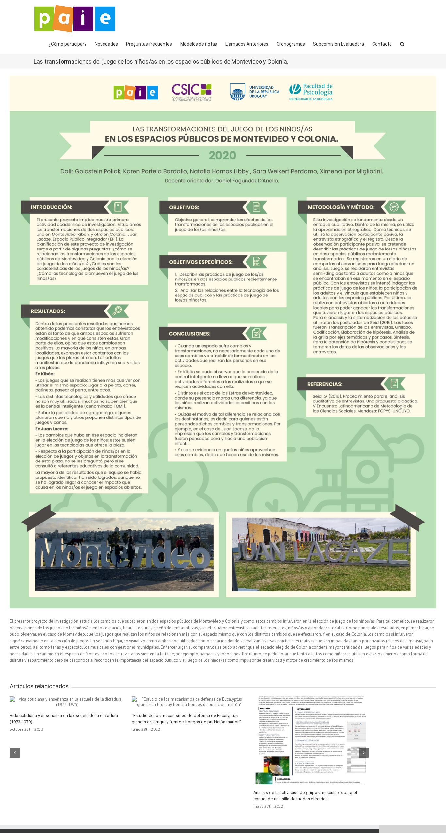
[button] (402, 43)
